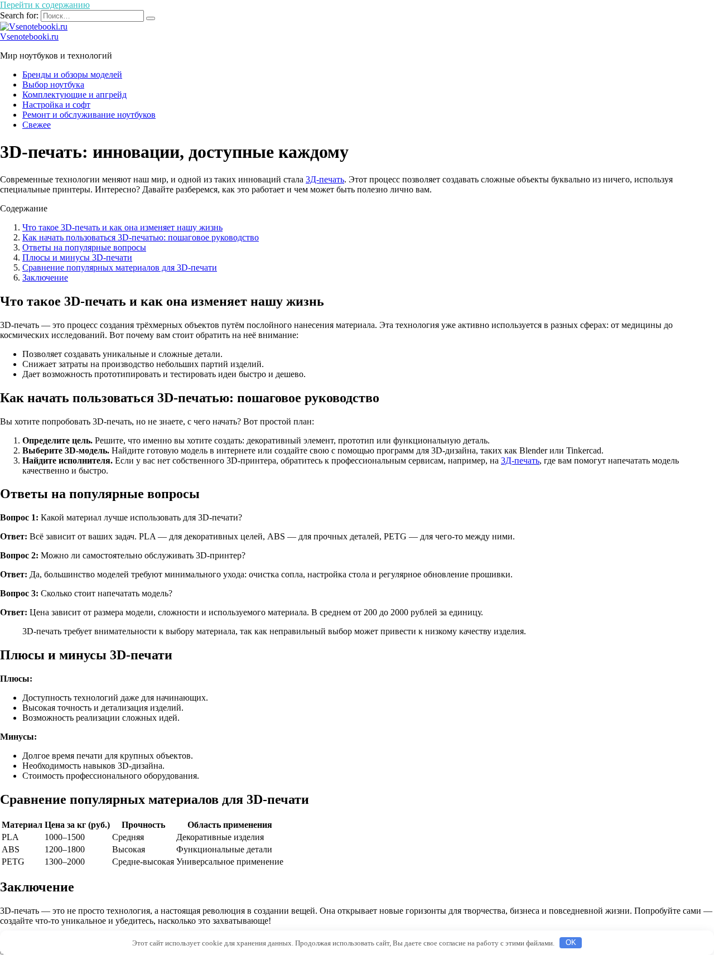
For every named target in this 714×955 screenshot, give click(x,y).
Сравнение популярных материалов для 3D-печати (119, 267)
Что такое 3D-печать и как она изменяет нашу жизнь (122, 227)
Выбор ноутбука (53, 84)
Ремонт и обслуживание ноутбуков (89, 114)
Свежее (36, 124)
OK (571, 942)
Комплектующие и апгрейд (74, 94)
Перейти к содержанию (45, 4)
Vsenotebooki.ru (29, 36)
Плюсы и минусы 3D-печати (77, 257)
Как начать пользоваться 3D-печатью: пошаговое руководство (140, 237)
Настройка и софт (56, 104)
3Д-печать (325, 179)
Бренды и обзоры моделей (72, 74)
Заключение (45, 277)
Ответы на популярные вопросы (84, 247)
